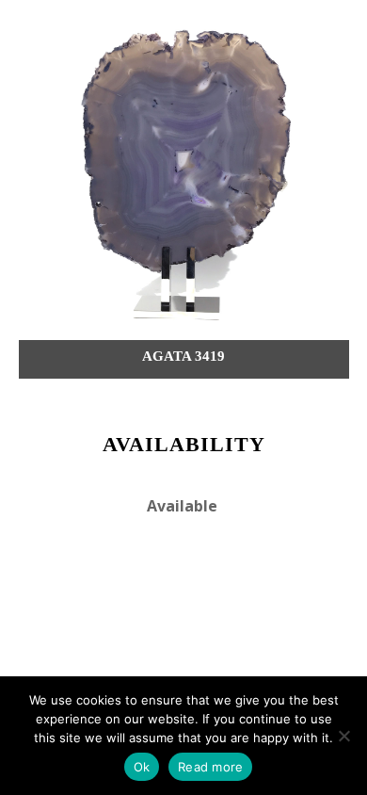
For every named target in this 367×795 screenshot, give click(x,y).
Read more (210, 766)
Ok (142, 766)
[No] (343, 735)
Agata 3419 (183, 356)
